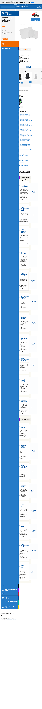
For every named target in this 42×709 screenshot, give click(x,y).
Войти (33, 7)
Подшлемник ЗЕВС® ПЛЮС (19, 71)
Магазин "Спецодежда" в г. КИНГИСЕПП (24, 426)
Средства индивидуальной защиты (9, 12)
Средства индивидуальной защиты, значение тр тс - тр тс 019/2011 (24, 149)
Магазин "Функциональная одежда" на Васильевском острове (25, 209)
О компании (3, 9)
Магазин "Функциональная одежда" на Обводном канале (25, 185)
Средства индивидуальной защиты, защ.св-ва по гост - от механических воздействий (24, 120)
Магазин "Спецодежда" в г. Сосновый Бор (24, 505)
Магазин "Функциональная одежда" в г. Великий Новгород (25, 445)
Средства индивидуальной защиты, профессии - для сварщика (23, 115)
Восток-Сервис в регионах (26, 420)
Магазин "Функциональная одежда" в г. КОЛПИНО (25, 360)
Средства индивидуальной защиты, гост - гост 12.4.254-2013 (24, 130)
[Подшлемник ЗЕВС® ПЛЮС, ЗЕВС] (19, 77)
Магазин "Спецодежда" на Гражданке (24, 274)
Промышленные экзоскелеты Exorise (11, 602)
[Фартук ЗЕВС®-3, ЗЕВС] (36, 76)
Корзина (39, 7)
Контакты (39, 9)
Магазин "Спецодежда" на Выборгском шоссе (24, 338)
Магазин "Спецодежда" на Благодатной (24, 252)
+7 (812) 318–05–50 (24, 4)
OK (32, 2)
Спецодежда (7, 48)
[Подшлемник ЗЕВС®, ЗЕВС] (28, 76)
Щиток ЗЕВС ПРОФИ (19, 96)
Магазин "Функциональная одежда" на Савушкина (25, 317)
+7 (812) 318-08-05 (5, 38)
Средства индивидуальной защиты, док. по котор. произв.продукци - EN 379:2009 (23, 159)
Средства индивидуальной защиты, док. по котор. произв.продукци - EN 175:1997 (23, 164)
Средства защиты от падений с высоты (11, 598)
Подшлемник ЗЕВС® (28, 71)
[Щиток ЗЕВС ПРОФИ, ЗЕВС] (19, 101)
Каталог (8, 9)
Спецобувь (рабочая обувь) (10, 585)
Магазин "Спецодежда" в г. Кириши (24, 466)
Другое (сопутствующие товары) (10, 607)
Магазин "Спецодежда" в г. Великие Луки (24, 566)
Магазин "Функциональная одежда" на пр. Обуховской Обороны (25, 231)
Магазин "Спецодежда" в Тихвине (24, 526)
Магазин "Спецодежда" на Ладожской (24, 400)
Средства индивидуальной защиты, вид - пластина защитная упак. (23, 140)
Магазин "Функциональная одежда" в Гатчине (25, 545)
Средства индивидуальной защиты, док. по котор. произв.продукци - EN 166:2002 (23, 154)
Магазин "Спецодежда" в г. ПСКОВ (24, 485)
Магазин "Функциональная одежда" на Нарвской (25, 297)
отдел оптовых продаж (11, 619)
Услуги (24, 9)
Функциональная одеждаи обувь (8, 44)
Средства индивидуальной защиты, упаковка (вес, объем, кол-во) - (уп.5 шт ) (24, 135)
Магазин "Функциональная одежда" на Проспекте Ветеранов (25, 380)
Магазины (13, 9)
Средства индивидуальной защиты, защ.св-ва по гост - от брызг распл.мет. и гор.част (24, 125)
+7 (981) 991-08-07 (5, 39)
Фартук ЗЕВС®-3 (36, 71)
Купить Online (19, 9)
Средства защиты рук (9, 593)
